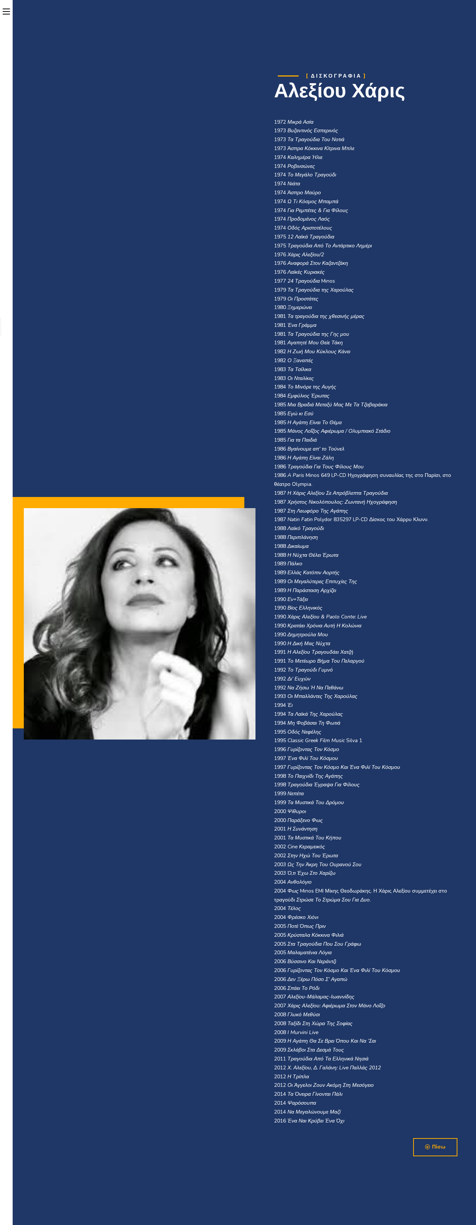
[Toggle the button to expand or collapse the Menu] (6, 10)
